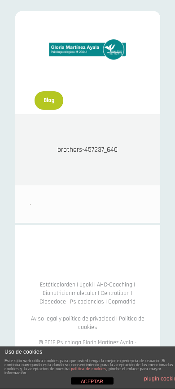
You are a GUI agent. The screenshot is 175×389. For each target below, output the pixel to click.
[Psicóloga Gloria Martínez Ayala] (87, 49)
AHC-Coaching (114, 284)
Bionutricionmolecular (69, 293)
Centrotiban (115, 293)
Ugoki (86, 284)
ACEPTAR (92, 381)
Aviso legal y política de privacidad (73, 318)
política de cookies (88, 369)
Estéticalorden (57, 284)
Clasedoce (52, 301)
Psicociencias (87, 301)
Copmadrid (122, 301)
